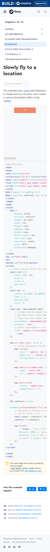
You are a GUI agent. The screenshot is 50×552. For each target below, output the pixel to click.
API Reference (14, 34)
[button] (45, 11)
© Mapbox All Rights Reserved (15, 538)
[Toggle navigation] (5, 12)
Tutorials (17, 54)
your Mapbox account (33, 471)
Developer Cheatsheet (31, 514)
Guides (9, 29)
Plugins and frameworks (21, 39)
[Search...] (38, 11)
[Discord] (20, 547)
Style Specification (23, 49)
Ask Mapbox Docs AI (28, 518)
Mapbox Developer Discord (28, 509)
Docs (17, 11)
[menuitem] (45, 11)
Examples (11, 44)
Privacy (39, 538)
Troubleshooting (22, 59)
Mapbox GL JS (14, 22)
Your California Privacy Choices (24, 542)
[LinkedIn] (15, 547)
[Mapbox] (11, 12)
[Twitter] (10, 547)
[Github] (5, 547)
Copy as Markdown (15, 83)
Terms (31, 538)
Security (6, 542)
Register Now (40, 3)
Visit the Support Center (30, 505)
